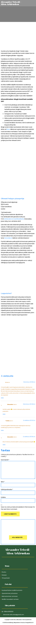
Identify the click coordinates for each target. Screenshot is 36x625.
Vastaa (2, 397)
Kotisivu (3, 497)
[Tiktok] (13, 559)
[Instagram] (22, 559)
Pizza (8, 129)
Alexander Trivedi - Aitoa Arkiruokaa (18, 551)
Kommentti (5, 460)
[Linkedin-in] (18, 559)
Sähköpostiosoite (7, 489)
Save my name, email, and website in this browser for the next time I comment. (18, 508)
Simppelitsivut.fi (18, 622)
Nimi (3, 482)
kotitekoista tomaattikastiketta (14, 219)
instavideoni (8, 238)
